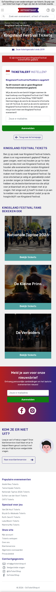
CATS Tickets (8, 499)
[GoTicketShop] (28, 10)
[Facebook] (21, 410)
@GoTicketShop (14, 571)
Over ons (6, 542)
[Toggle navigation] (8, 10)
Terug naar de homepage (30, 137)
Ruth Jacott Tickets (11, 517)
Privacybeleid (8, 554)
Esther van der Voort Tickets (14, 496)
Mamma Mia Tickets (10, 525)
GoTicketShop (13, 575)
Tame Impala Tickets (11, 488)
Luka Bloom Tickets (10, 521)
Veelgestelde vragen (16, 567)
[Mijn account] (53, 10)
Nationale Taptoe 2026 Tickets (16, 492)
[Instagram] (32, 410)
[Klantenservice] (48, 10)
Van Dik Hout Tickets (11, 509)
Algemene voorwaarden (12, 550)
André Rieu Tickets (10, 484)
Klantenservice (8, 546)
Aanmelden (28, 128)
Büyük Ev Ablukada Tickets (14, 513)
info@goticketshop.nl (16, 564)
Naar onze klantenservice (15, 460)
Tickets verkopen (9, 538)
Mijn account (7, 535)
